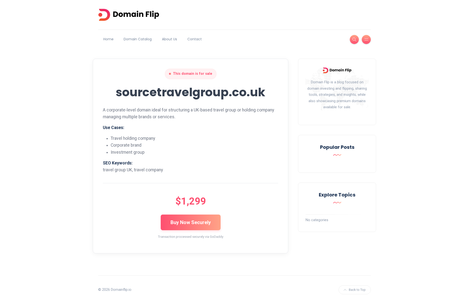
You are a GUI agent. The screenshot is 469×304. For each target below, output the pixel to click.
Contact (194, 39)
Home (108, 39)
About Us (169, 39)
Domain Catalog (138, 39)
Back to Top (357, 290)
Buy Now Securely (191, 222)
